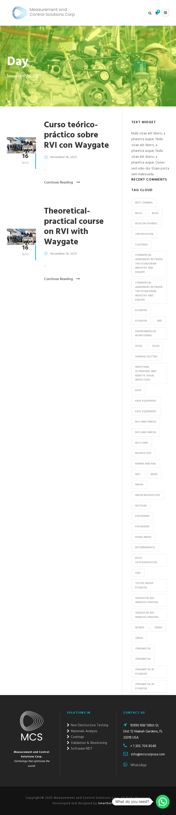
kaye (138, 390)
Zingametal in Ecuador (144, 672)
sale (138, 573)
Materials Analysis (83, 731)
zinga (139, 638)
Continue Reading (58, 183)
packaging (142, 516)
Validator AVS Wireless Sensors (146, 600)
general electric (146, 357)
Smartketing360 (110, 803)
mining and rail (145, 464)
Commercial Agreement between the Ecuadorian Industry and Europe (148, 263)
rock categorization (146, 560)
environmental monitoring (145, 333)
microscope (143, 453)
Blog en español (146, 224)
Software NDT (81, 748)
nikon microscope (147, 495)
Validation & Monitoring (88, 743)
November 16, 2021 (63, 157)
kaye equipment (146, 401)
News (154, 474)
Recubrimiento (145, 547)
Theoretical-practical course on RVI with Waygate (74, 227)
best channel (144, 203)
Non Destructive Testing (89, 725)
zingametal (143, 649)
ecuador (141, 310)
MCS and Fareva (145, 422)
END (159, 321)
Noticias (141, 506)
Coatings (141, 245)
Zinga (158, 628)
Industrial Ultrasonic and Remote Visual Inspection (145, 373)
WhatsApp (138, 765)
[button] (163, 802)
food (138, 346)
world (139, 628)
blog (138, 213)
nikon (139, 485)
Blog (155, 213)
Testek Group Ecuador (144, 585)
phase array (143, 537)
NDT (137, 474)
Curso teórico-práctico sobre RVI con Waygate (76, 135)
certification (144, 234)
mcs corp (141, 443)
